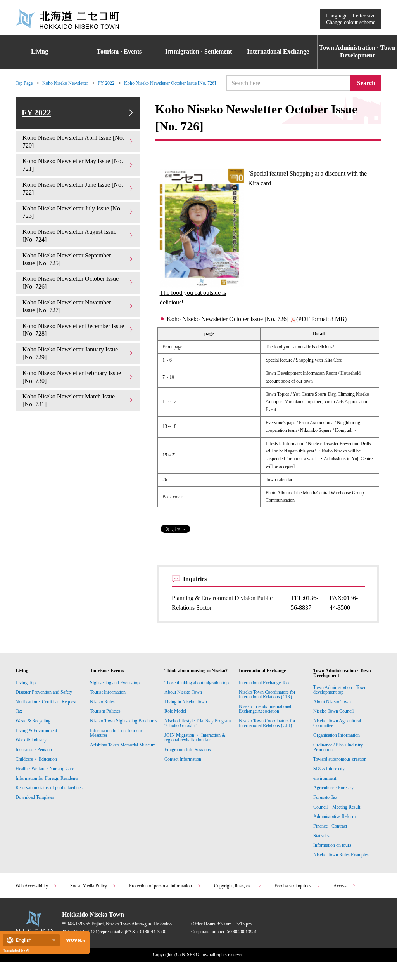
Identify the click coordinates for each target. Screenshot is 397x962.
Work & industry (31, 740)
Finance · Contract (330, 826)
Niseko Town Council (333, 711)
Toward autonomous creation (339, 759)
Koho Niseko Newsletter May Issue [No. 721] (72, 165)
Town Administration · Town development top (339, 690)
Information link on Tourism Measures (116, 733)
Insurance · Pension (34, 749)
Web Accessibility (32, 886)
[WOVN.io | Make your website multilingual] (74, 940)
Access (340, 886)
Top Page (24, 83)
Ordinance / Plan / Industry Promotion (338, 747)
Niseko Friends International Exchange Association (265, 709)
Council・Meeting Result (336, 807)
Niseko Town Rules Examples (341, 855)
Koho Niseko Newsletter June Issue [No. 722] (72, 188)
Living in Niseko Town (185, 702)
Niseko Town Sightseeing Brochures (123, 721)
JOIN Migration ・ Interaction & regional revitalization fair (194, 737)
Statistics (321, 835)
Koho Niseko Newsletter (65, 83)
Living (39, 51)
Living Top (26, 682)
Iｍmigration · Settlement (198, 51)
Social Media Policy (88, 886)
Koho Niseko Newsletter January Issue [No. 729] (70, 353)
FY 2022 (106, 83)
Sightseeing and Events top (115, 682)
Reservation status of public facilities (49, 787)
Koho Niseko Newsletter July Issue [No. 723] (72, 212)
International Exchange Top (264, 682)
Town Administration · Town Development (357, 51)
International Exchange (278, 51)
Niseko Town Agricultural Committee (337, 723)
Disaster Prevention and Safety (44, 692)
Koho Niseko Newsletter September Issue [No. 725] (66, 259)
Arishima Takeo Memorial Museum (122, 745)
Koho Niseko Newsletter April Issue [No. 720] (73, 141)
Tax (19, 711)
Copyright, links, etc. (233, 886)
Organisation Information (336, 735)
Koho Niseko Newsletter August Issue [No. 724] (69, 235)
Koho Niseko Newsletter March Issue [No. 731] (68, 400)
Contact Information (182, 759)
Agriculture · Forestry (333, 787)
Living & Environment (36, 730)
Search (366, 83)
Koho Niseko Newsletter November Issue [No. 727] (66, 306)
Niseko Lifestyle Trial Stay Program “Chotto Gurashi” (197, 723)
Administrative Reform (334, 816)
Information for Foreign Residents (47, 778)
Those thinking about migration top (196, 682)
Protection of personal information (160, 886)
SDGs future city (329, 768)
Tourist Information (108, 692)
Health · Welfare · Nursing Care (45, 768)
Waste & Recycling (33, 721)
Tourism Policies (105, 711)
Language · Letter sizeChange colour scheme (350, 18)
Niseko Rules (102, 702)
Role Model (175, 711)
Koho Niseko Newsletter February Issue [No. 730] (71, 377)
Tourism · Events (119, 51)
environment (324, 778)
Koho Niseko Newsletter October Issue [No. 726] (170, 83)
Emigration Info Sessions (187, 749)
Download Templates (35, 797)
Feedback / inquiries (292, 886)
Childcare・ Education (36, 759)
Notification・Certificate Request (46, 702)
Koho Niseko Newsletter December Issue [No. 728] (73, 330)
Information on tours (332, 845)
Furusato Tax (325, 797)
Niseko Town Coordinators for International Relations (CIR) (267, 694)
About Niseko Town (183, 692)
